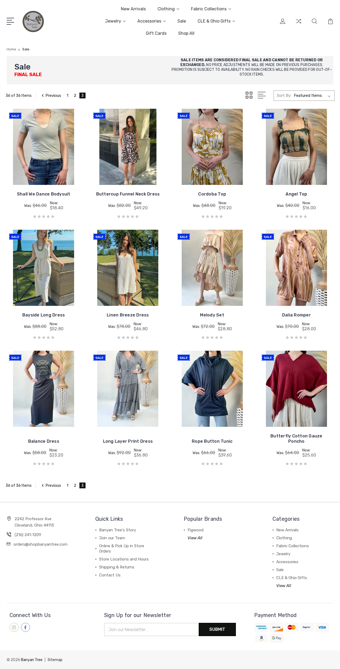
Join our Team (112, 538)
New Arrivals (133, 8)
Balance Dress (43, 441)
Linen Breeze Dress (128, 315)
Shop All (186, 33)
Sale (181, 21)
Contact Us (110, 575)
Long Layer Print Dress (128, 441)
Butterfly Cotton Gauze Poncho (296, 438)
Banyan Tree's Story (117, 530)
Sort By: (284, 95)
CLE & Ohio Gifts (214, 21)
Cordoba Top (212, 194)
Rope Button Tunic (212, 441)
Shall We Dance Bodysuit (43, 194)
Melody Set (212, 315)
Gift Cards (156, 33)
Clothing (166, 8)
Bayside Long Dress (43, 315)
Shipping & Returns (116, 567)
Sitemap (55, 660)
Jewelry (113, 21)
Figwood (195, 530)
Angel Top (296, 194)
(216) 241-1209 (28, 534)
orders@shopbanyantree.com (40, 544)
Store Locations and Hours (124, 559)
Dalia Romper (296, 315)
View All (195, 538)
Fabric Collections (209, 8)
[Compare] (298, 24)
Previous (53, 95)
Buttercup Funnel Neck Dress (128, 194)
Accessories (149, 21)
